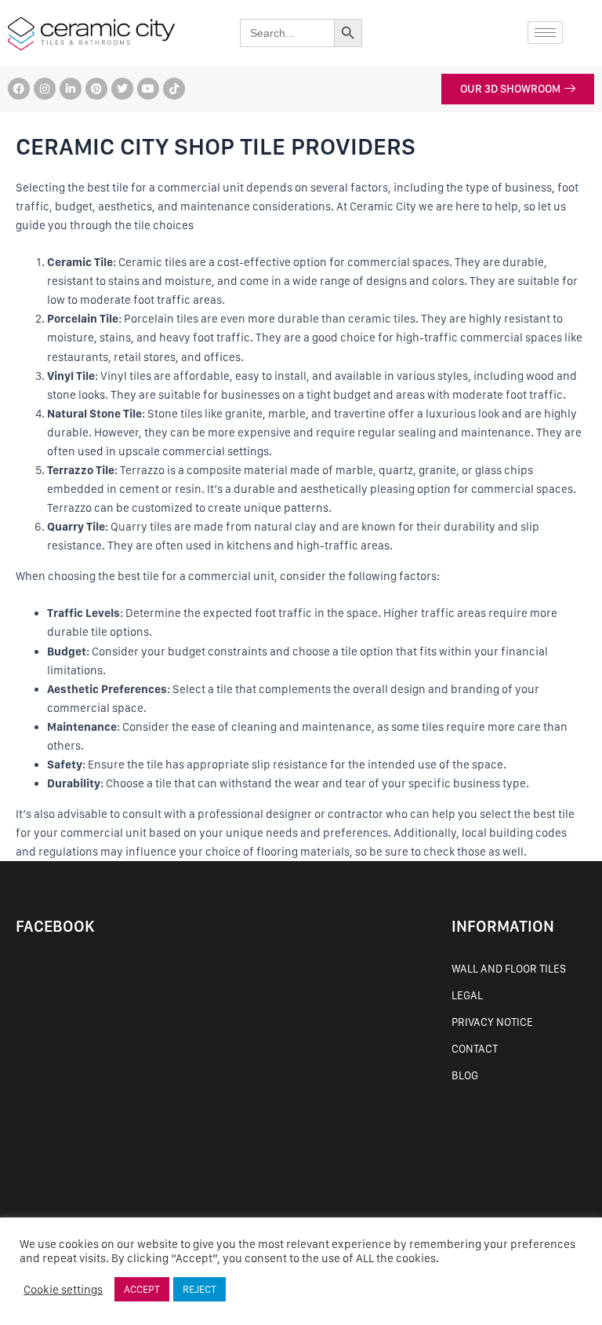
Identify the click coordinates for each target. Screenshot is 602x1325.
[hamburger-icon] (545, 32)
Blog (465, 1075)
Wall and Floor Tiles (509, 968)
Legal (467, 995)
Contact (475, 1048)
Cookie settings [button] (63, 1290)
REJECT (199, 1289)
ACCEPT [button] (142, 1289)
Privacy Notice (492, 1022)
